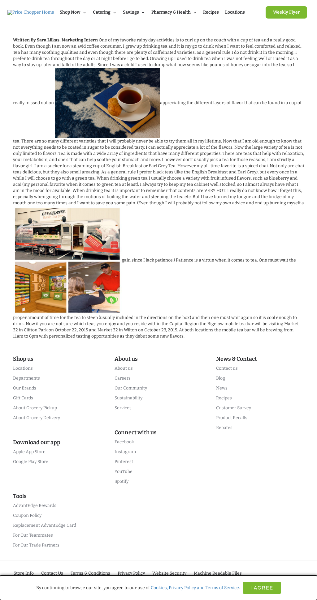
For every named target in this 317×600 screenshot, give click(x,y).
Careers (123, 378)
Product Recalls (231, 417)
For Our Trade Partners (36, 545)
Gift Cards (23, 398)
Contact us (227, 368)
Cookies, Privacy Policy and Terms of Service (195, 587)
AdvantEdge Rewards (34, 505)
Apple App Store (29, 451)
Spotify (121, 481)
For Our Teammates (33, 535)
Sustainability (128, 398)
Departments (26, 378)
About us (124, 368)
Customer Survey (233, 408)
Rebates (224, 427)
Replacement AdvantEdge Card (44, 525)
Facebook (124, 442)
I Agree (261, 587)
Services (123, 408)
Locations (235, 12)
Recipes (211, 12)
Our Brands (24, 388)
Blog (220, 378)
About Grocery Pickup (35, 408)
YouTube (123, 471)
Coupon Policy (27, 515)
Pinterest (124, 461)
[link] (286, 12)
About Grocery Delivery (36, 417)
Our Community (131, 388)
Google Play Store (30, 461)
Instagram (125, 451)
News (222, 388)
